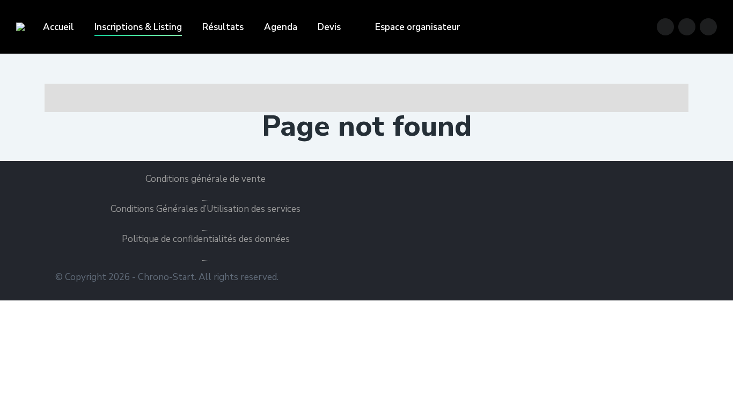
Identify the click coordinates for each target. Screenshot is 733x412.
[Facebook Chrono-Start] (665, 26)
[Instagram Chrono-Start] (686, 26)
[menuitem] (58, 27)
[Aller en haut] (717, 396)
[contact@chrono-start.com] (708, 26)
